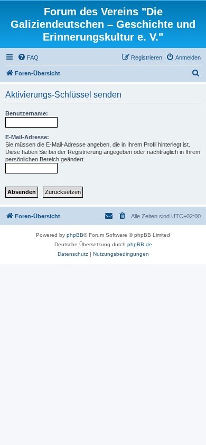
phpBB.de (139, 244)
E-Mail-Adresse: (27, 137)
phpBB (75, 235)
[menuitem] (28, 57)
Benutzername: (26, 113)
